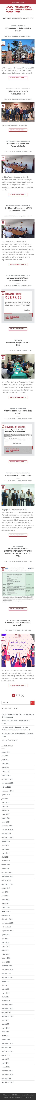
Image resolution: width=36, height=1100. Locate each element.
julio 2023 (5, 892)
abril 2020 (5, 1032)
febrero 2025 (6, 818)
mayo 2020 (5, 1028)
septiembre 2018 (7, 1082)
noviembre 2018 (7, 1075)
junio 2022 (5, 942)
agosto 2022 (6, 935)
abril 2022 (5, 950)
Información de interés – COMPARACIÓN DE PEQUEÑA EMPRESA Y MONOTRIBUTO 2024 (18, 552)
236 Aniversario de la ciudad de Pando (18, 29)
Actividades (15, 25)
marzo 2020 (6, 1036)
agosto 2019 (6, 1055)
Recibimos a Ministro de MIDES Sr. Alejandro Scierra (18, 209)
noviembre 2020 (7, 1008)
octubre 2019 (6, 1047)
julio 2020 (5, 1020)
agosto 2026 (6, 752)
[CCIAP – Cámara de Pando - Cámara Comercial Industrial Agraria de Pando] (19, 9)
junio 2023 (5, 896)
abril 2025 (5, 810)
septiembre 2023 (7, 884)
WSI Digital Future (26, 1097)
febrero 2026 (6, 775)
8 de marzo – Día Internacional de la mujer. (18, 623)
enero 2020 (6, 1040)
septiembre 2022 (7, 931)
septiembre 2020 (7, 1016)
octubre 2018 (6, 1078)
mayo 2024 (5, 853)
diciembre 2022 (7, 919)
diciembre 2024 (7, 826)
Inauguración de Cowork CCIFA (18, 475)
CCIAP (30, 36)
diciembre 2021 (7, 966)
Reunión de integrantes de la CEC (18, 343)
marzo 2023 (6, 907)
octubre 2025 (6, 787)
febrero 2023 (6, 911)
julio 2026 (5, 756)
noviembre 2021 (7, 970)
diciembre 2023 (7, 872)
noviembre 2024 (7, 830)
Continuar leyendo (18, 77)
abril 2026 (5, 767)
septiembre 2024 (7, 837)
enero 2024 (6, 869)
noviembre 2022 (7, 923)
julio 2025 (5, 799)
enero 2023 (6, 915)
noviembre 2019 (7, 1043)
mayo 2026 (5, 763)
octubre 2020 (6, 1012)
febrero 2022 (6, 958)
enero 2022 (6, 962)
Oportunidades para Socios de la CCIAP (18, 412)
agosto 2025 (6, 795)
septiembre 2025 (7, 791)
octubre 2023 (6, 880)
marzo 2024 (6, 861)
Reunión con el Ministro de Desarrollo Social (18, 144)
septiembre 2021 (7, 977)
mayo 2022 (5, 946)
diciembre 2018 (7, 1071)
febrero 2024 (6, 865)
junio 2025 (5, 802)
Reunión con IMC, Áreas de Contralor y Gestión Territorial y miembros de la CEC (16, 729)
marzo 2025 (6, 814)
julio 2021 (5, 985)
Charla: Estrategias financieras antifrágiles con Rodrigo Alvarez (18, 716)
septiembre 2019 (7, 1051)
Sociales (22, 25)
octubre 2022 (6, 927)
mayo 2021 (5, 993)
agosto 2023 (6, 888)
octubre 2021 (6, 973)
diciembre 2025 (7, 779)
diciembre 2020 (7, 1005)
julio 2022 (5, 938)
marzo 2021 (6, 1001)
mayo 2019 (5, 1063)
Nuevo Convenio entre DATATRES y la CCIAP (15, 722)
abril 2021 (5, 997)
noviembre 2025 (7, 783)
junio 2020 (5, 1024)
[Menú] (3, 9)
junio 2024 (5, 849)
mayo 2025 (5, 806)
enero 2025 (6, 822)
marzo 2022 (6, 954)
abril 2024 (5, 857)
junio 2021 (5, 989)
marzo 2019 (6, 1067)
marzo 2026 (6, 771)
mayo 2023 (5, 900)
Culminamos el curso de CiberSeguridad (18, 92)
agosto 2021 (6, 981)
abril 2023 (5, 903)
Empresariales (19, 89)
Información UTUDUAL (10, 740)
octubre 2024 (6, 833)
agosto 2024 (6, 841)
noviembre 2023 (7, 876)
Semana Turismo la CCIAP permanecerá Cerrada (18, 279)
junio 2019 (5, 1059)
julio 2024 (5, 845)
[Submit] (32, 703)
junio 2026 (5, 760)
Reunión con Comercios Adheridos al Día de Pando (17, 735)
